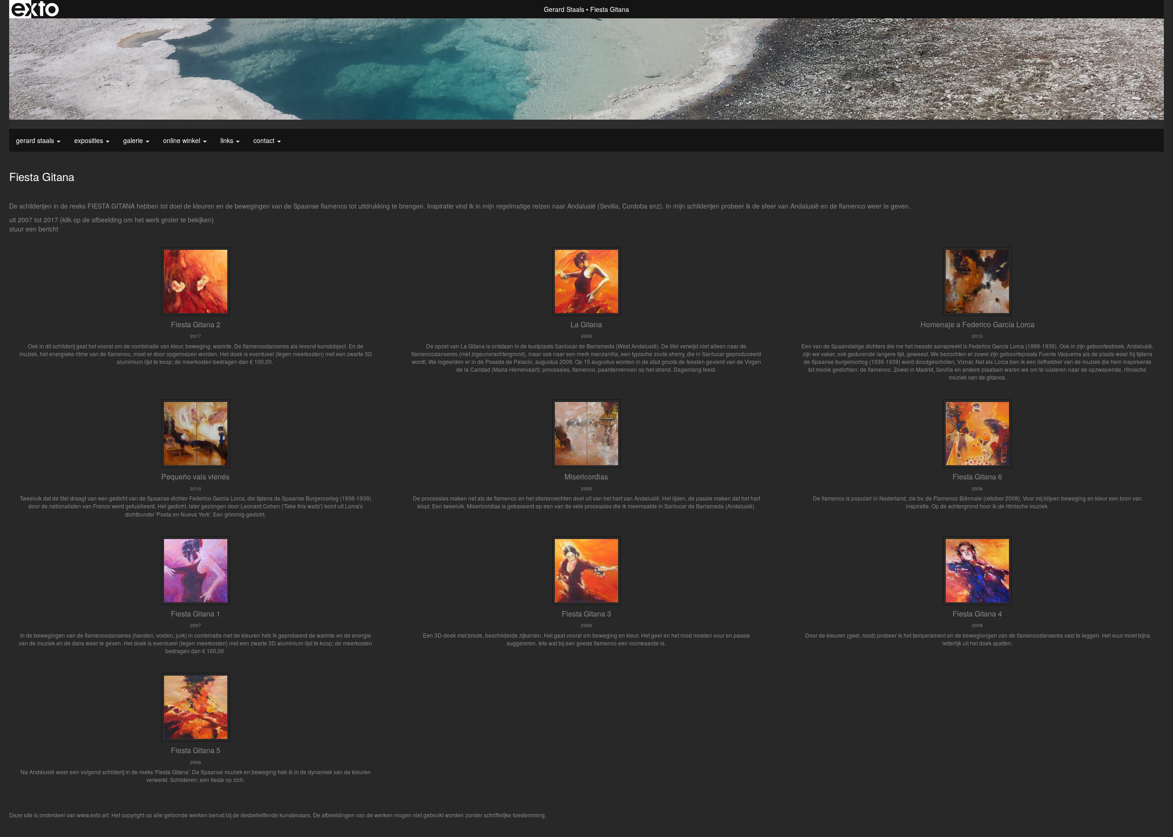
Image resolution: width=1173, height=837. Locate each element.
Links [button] (227, 140)
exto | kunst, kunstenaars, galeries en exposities (35, 9)
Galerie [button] (134, 140)
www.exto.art (93, 815)
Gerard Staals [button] (36, 140)
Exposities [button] (89, 140)
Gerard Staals (564, 9)
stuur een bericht (33, 228)
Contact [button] (264, 140)
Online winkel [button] (182, 140)
